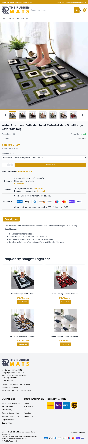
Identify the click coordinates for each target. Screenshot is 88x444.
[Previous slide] (5, 115)
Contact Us (28, 416)
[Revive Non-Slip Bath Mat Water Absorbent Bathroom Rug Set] (65, 277)
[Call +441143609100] (80, 10)
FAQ (25, 410)
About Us (27, 413)
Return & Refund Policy (10, 413)
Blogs (26, 420)
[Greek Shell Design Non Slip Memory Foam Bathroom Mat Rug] (65, 320)
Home (4, 19)
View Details (23, 302)
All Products (28, 406)
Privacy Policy (7, 410)
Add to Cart (50, 165)
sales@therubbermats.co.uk (19, 390)
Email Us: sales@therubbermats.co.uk (72, 2)
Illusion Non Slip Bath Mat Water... (23, 294)
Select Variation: (8, 153)
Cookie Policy (7, 423)
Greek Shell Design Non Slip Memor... (65, 336)
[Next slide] (82, 115)
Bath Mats (25, 19)
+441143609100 (24, 171)
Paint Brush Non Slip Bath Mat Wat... (23, 336)
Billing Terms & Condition (11, 403)
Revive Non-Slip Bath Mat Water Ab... (65, 294)
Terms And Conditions (10, 416)
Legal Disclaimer (8, 420)
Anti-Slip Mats (13, 19)
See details (19, 183)
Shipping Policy (7, 406)
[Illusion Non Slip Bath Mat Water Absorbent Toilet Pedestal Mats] (22, 277)
